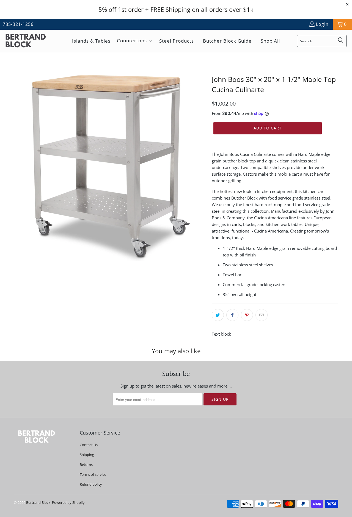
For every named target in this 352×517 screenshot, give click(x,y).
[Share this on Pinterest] (247, 315)
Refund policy (91, 484)
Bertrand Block (38, 502)
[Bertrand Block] (30, 41)
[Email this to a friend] (261, 315)
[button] (135, 41)
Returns (86, 464)
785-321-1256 (18, 24)
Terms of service (93, 474)
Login (322, 24)
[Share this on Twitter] (218, 315)
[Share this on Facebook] (232, 315)
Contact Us (89, 444)
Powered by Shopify (68, 502)
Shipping (87, 454)
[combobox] (321, 41)
